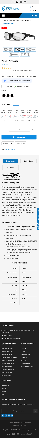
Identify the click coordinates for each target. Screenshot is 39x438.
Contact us (24, 357)
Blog (3, 394)
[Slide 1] (8, 50)
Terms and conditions (19, 425)
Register (35, 7)
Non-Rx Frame (23, 86)
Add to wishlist (7, 143)
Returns (23, 351)
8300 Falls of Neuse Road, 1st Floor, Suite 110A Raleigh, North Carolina (18, 331)
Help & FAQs (18, 422)
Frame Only (20, 137)
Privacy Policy (27, 422)
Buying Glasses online (8, 360)
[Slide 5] (25, 55)
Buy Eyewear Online (7, 348)
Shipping (23, 348)
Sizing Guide (28, 161)
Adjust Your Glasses (7, 354)
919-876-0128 (8, 335)
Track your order (25, 354)
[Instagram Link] (21, 1)
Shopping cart (5, 385)
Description (10, 161)
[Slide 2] (19, 50)
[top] (2, 433)
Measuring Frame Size (8, 369)
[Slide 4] (14, 55)
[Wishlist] (32, 15)
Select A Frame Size (7, 351)
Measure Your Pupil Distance (9, 357)
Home (4, 20)
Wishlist (4, 388)
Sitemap (4, 391)
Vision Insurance (6, 375)
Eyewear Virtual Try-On (8, 363)
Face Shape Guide (7, 366)
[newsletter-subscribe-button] (36, 411)
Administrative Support (27, 366)
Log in (34, 10)
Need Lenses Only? (7, 372)
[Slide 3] (31, 50)
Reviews (10, 167)
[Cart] (36, 15)
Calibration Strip (25, 363)
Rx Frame (8, 86)
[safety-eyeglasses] (17, 1)
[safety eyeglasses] (13, 1)
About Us (23, 360)
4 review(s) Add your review (21, 70)
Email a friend (20, 143)
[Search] (28, 15)
